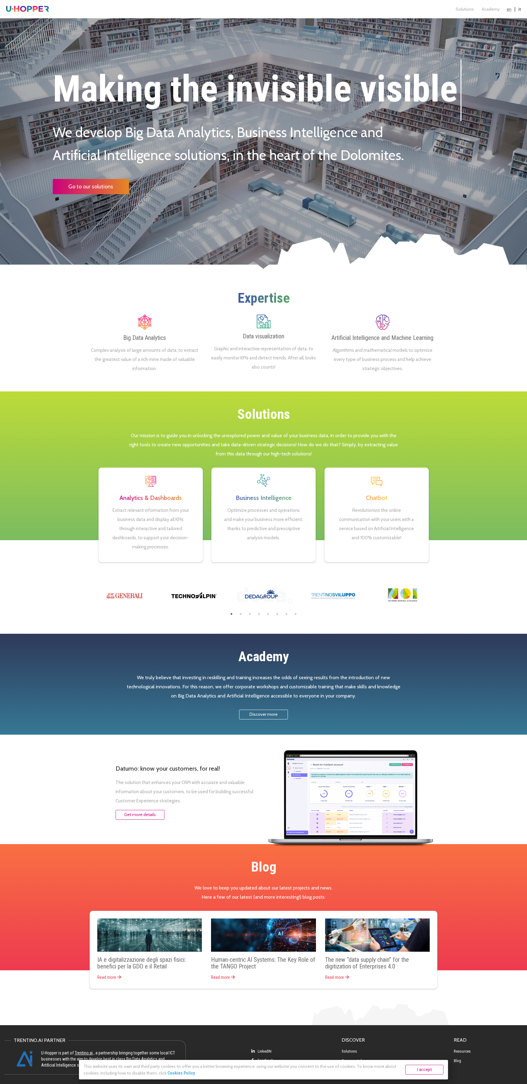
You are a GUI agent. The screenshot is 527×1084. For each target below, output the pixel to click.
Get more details (140, 814)
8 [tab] (295, 614)
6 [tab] (277, 614)
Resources (462, 1051)
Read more (107, 977)
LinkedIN (264, 1051)
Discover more (263, 714)
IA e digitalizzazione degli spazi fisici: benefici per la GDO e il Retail (141, 963)
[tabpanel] (124, 594)
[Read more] (149, 935)
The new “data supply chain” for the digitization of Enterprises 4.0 (367, 963)
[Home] (27, 9)
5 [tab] (268, 614)
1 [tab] (231, 614)
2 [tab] (241, 614)
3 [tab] (250, 614)
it (519, 9)
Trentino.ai (84, 1052)
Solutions (465, 9)
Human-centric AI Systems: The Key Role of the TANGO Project (263, 963)
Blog (457, 1060)
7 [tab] (286, 614)
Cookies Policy (181, 1073)
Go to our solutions (90, 186)
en (509, 9)
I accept (424, 1069)
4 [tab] (259, 614)
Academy (491, 9)
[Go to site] (124, 594)
